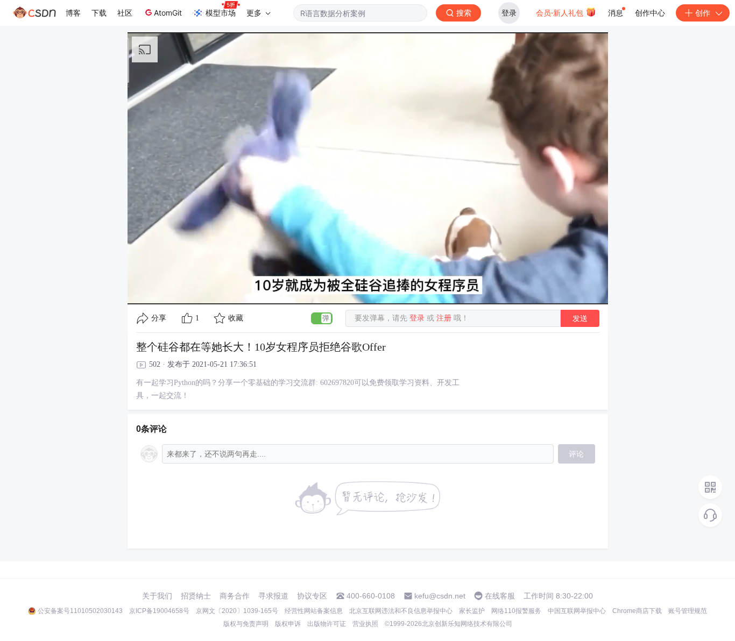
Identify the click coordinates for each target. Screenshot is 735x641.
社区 (124, 12)
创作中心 (650, 12)
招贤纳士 (196, 596)
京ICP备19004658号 (159, 611)
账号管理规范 (687, 611)
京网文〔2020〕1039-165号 (237, 611)
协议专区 (312, 596)
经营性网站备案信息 (314, 611)
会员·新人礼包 (560, 12)
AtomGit (168, 12)
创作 (702, 12)
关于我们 (157, 596)
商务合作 (235, 596)
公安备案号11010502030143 (80, 611)
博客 (73, 12)
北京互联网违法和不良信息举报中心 (401, 611)
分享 (158, 318)
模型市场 (221, 12)
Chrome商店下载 (637, 611)
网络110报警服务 (516, 611)
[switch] (322, 318)
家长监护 (472, 611)
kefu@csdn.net (439, 596)
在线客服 (500, 596)
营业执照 (365, 624)
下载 (99, 12)
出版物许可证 (326, 624)
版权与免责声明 (245, 624)
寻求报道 (273, 596)
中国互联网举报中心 (577, 611)
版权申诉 (288, 624)
